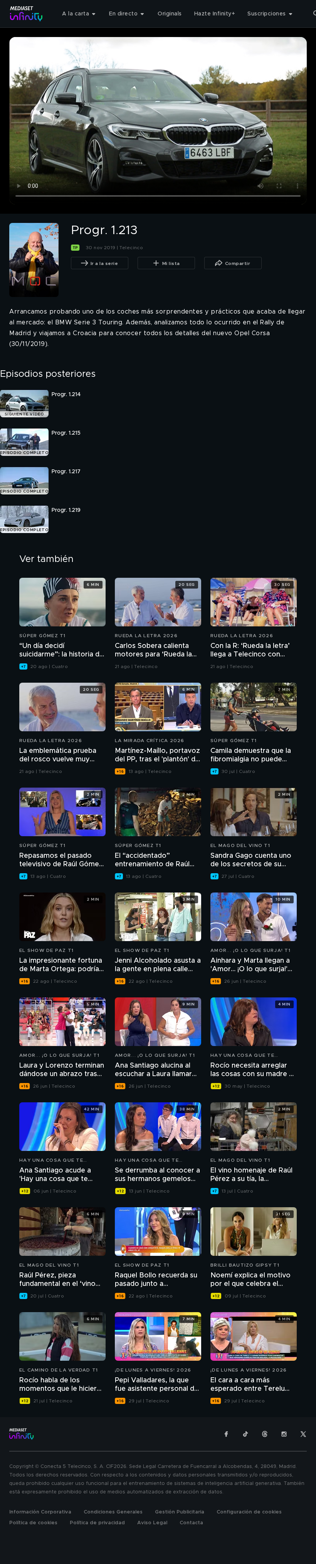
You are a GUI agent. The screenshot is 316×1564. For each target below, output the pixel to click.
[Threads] (264, 1434)
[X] (303, 1434)
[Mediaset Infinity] (26, 14)
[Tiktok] (245, 1434)
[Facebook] (226, 1434)
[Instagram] (284, 1434)
